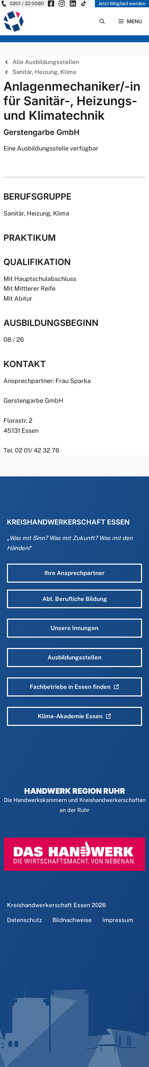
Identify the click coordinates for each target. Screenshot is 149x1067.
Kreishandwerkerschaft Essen (48, 905)
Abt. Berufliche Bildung (74, 598)
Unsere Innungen (74, 627)
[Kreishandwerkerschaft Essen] (13, 21)
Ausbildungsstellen (74, 657)
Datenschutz (24, 919)
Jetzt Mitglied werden (122, 3)
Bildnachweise (72, 919)
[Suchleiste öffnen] (102, 21)
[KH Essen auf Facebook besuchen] (51, 3)
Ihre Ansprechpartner (74, 572)
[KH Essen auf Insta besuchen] (62, 3)
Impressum (117, 919)
